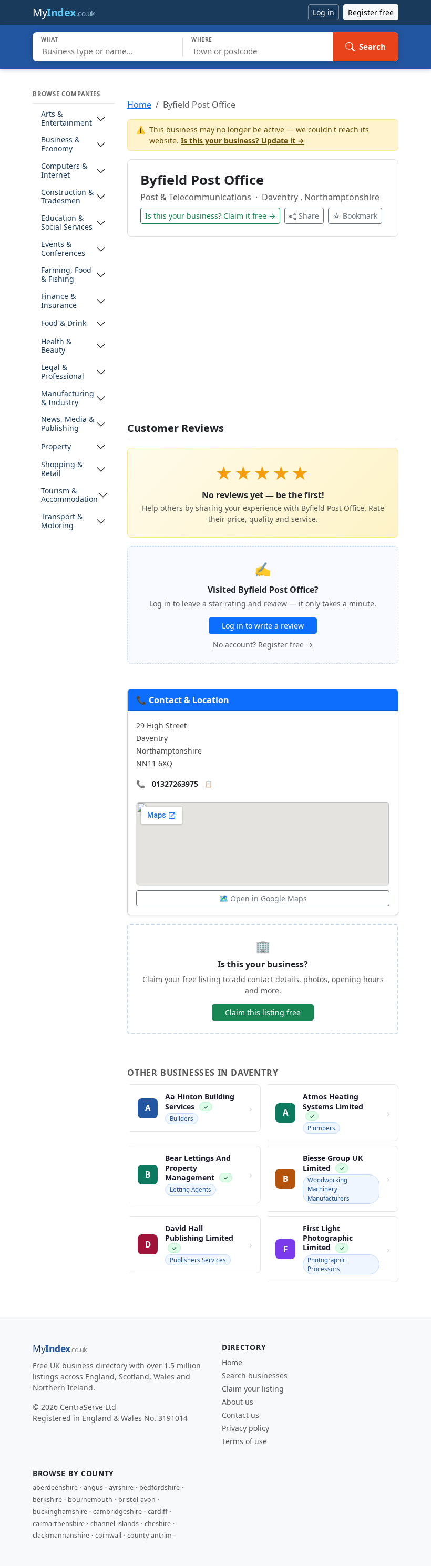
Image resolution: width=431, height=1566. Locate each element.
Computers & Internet (64, 171)
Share (309, 216)
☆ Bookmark (355, 216)
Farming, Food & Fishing (66, 275)
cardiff (158, 1511)
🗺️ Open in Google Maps (263, 898)
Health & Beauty (56, 346)
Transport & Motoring (62, 521)
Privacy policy (245, 1428)
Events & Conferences (63, 249)
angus (93, 1487)
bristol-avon (137, 1499)
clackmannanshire (61, 1535)
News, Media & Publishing (67, 424)
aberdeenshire (55, 1487)
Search (372, 47)
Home (139, 104)
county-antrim (149, 1535)
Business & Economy (60, 144)
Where (201, 39)
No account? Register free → (263, 645)
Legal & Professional (62, 372)
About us (237, 1402)
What (49, 39)
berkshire (47, 1499)
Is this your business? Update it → (242, 141)
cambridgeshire (117, 1511)
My (64, 12)
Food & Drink (63, 323)
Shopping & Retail (62, 469)
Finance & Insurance (59, 301)
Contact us (240, 1415)
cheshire (158, 1523)
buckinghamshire (60, 1511)
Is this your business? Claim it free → (210, 216)
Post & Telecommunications (196, 197)
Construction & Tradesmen (67, 197)
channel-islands (114, 1523)
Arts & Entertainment (66, 119)
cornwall (108, 1535)
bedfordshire (159, 1487)
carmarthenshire (59, 1523)
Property (56, 446)
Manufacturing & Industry (67, 398)
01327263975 (175, 784)
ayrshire (121, 1487)
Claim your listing (253, 1389)
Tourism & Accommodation (69, 495)
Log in (323, 12)
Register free (371, 12)
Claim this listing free (263, 1012)
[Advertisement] (262, 335)
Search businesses (255, 1375)
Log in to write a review (263, 626)
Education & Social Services (67, 223)
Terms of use (244, 1441)
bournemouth (90, 1499)
